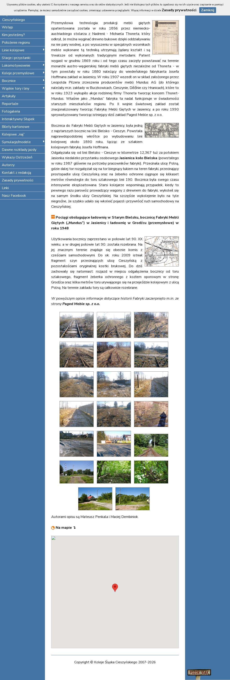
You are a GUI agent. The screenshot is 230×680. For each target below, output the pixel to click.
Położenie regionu (16, 42)
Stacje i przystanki (16, 57)
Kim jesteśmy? (13, 34)
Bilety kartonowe (15, 126)
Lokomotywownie (16, 65)
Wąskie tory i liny (15, 88)
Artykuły (8, 96)
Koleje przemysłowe (18, 73)
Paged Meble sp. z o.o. (81, 303)
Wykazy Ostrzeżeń (17, 157)
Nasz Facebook (14, 195)
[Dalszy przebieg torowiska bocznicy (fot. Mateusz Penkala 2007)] (115, 339)
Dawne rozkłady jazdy (19, 149)
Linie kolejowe (13, 50)
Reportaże (10, 103)
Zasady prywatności (17, 180)
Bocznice (9, 80)
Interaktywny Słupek (18, 119)
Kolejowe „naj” (13, 134)
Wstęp (7, 27)
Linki (5, 187)
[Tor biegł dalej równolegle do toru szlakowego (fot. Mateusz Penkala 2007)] (78, 398)
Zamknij (207, 10)
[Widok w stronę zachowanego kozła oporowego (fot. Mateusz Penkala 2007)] (115, 368)
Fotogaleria (11, 111)
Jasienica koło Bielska (138, 158)
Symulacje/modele (16, 142)
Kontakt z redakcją (16, 172)
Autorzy (8, 165)
